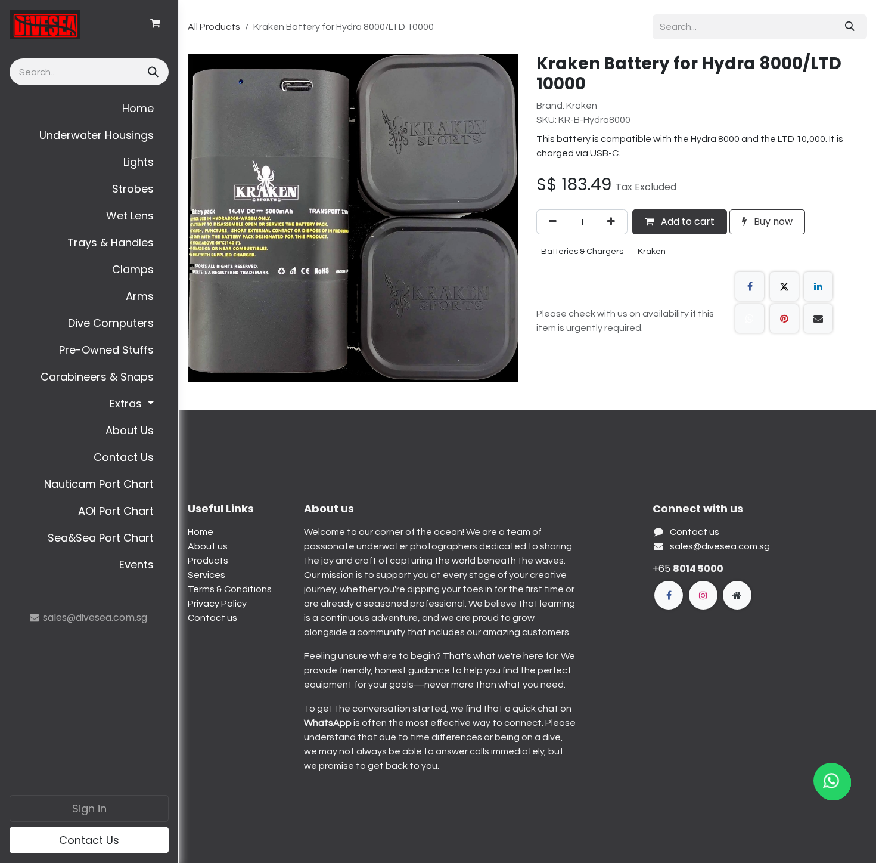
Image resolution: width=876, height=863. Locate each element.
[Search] (152, 71)
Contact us (212, 618)
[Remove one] (552, 221)
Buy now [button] (772, 221)
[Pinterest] (784, 318)
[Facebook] (749, 286)
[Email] (818, 318)
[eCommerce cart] (155, 23)
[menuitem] (89, 108)
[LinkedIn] (818, 286)
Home (200, 532)
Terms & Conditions (230, 589)
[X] (784, 286)
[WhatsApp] (749, 318)
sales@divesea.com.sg (720, 546)
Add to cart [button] (686, 221)
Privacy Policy (217, 603)
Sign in (89, 808)
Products (208, 560)
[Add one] (611, 221)
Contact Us (89, 840)
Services (206, 575)
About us (208, 546)
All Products (214, 27)
